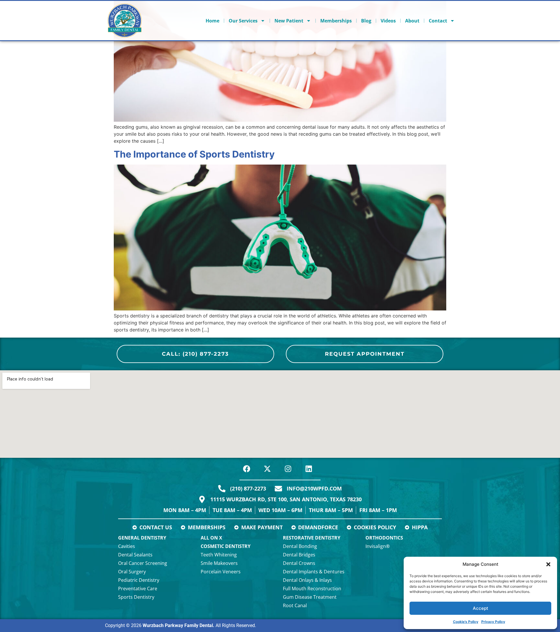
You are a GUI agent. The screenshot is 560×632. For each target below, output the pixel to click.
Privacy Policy (493, 621)
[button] (548, 564)
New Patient (288, 21)
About (412, 21)
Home (212, 21)
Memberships (336, 21)
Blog (366, 21)
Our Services (243, 21)
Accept (480, 608)
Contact (438, 21)
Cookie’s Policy (465, 621)
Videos (388, 21)
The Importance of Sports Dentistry (194, 154)
